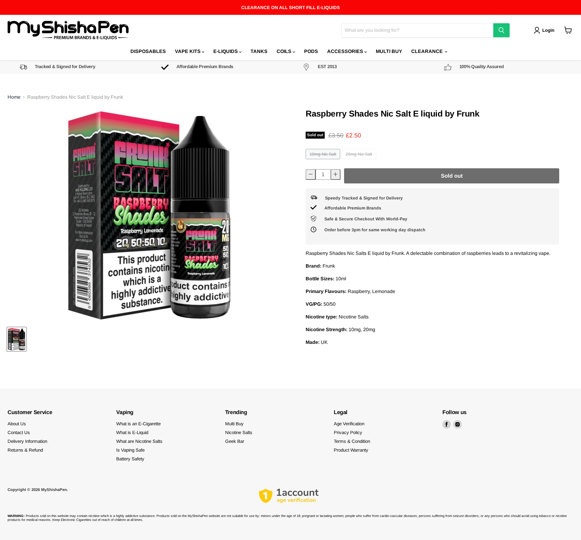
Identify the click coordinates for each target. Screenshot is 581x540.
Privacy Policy (348, 432)
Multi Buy (234, 423)
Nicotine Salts (238, 432)
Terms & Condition (352, 441)
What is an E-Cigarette (138, 423)
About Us (17, 423)
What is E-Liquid (132, 432)
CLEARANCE (427, 51)
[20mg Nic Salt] (360, 160)
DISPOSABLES (148, 51)
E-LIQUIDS (226, 51)
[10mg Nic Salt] (324, 160)
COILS (285, 51)
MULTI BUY (389, 51)
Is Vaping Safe (130, 450)
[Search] (501, 30)
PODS (311, 51)
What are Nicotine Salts (139, 441)
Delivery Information (27, 441)
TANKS (259, 51)
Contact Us (19, 432)
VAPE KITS (188, 51)
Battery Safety (130, 458)
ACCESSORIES (345, 51)
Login (548, 30)
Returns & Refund (25, 450)
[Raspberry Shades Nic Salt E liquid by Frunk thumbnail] (16, 339)
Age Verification (349, 423)
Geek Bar (234, 441)
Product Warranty (351, 450)
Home (14, 97)
